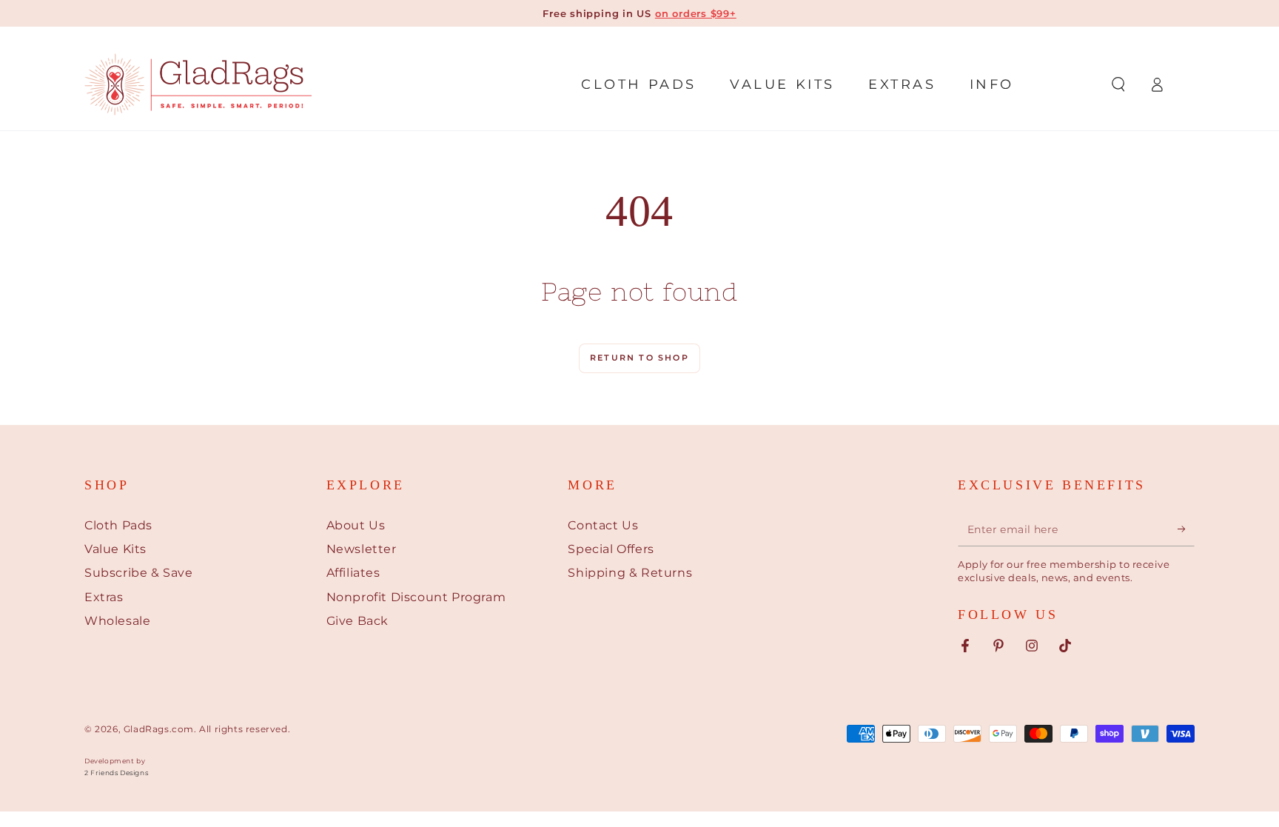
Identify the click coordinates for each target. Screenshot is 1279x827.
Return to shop (639, 357)
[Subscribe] (1186, 529)
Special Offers (611, 549)
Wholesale (117, 621)
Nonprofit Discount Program (416, 597)
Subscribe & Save (138, 573)
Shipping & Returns (630, 573)
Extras (104, 597)
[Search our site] (1118, 84)
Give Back (357, 621)
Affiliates (353, 573)
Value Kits (115, 549)
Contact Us (603, 525)
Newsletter (361, 549)
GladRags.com (159, 728)
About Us (356, 525)
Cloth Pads (118, 525)
